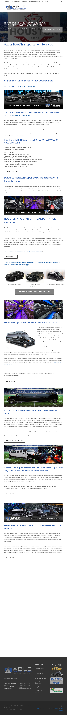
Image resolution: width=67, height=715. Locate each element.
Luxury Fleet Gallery (40, 678)
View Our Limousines (14, 440)
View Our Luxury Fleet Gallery (34, 291)
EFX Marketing (16, 709)
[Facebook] (58, 2)
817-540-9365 (45, 1)
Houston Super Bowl (36, 251)
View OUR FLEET (12, 171)
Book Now (10, 381)
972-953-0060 (54, 708)
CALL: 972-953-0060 (27, 86)
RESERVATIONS (52, 29)
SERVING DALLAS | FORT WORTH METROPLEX (16, 1)
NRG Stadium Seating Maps (24, 251)
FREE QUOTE (10, 256)
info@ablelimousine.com (25, 688)
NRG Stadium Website (10, 251)
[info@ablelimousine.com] (61, 2)
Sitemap (23, 709)
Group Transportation (41, 687)
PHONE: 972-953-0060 (34, 1)
